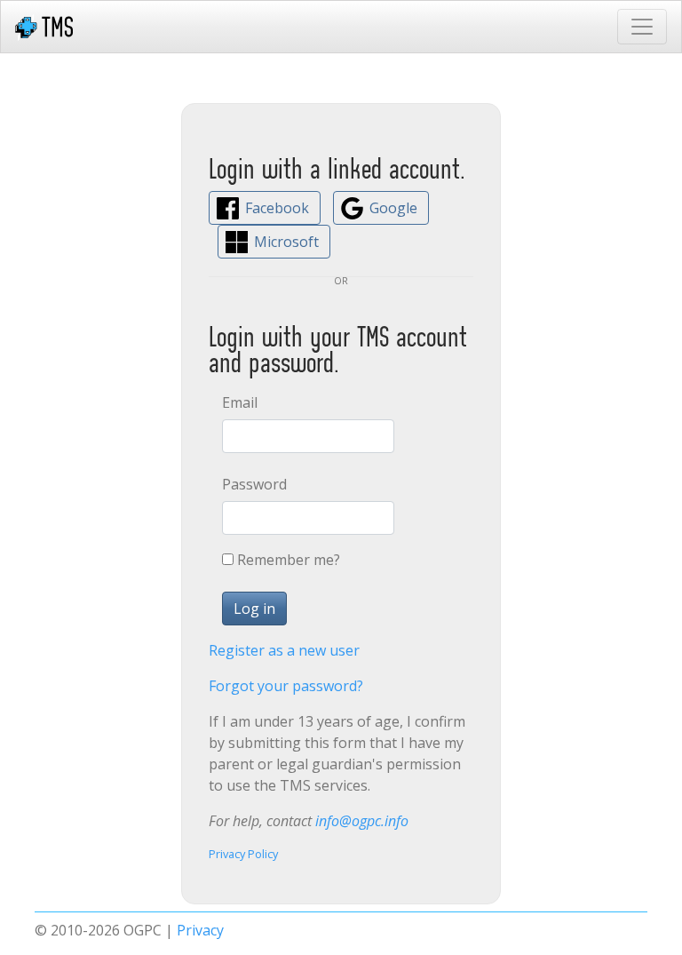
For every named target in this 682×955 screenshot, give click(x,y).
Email (240, 402)
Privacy (200, 930)
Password (248, 484)
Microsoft (286, 241)
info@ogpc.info (361, 821)
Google (393, 208)
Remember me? (288, 559)
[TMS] (44, 26)
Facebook (277, 208)
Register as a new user (284, 650)
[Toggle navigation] (642, 26)
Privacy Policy (243, 854)
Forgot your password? (286, 686)
